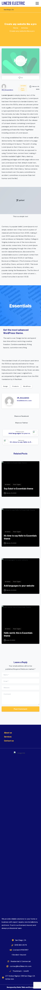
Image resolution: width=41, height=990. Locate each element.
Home (15, 28)
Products (15, 386)
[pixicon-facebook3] (37, 744)
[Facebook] (37, 10)
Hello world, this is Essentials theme (18, 634)
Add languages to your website (19, 585)
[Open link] (20, 60)
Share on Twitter (21, 423)
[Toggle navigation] (37, 3)
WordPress (27, 386)
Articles (24, 28)
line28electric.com (24, 401)
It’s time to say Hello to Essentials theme (20, 537)
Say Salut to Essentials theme (18, 488)
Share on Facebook (21, 416)
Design (5, 386)
